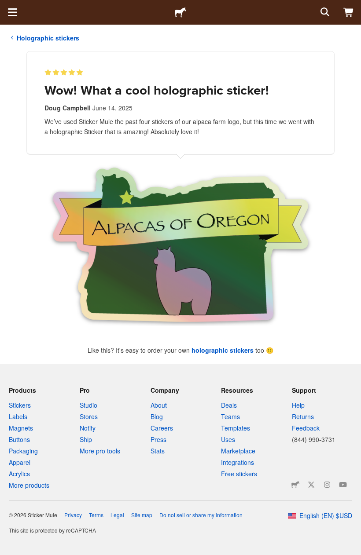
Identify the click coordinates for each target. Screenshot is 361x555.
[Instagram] (327, 484)
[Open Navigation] (12, 12)
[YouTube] (342, 484)
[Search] (324, 12)
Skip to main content (6, 6)
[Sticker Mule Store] (295, 484)
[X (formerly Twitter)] (311, 484)
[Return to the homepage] (180, 12)
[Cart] (348, 12)
